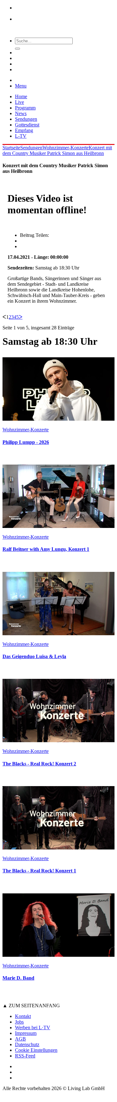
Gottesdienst (27, 124)
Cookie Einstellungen (36, 1050)
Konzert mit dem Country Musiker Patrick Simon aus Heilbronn (57, 150)
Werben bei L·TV (32, 1027)
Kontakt (23, 1016)
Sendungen (26, 119)
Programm (25, 107)
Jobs (19, 1022)
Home (21, 96)
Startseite (11, 147)
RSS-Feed (25, 1055)
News (21, 113)
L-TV (21, 136)
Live (19, 102)
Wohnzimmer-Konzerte (65, 147)
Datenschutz (27, 1044)
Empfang (24, 130)
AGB (20, 1038)
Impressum (26, 1033)
